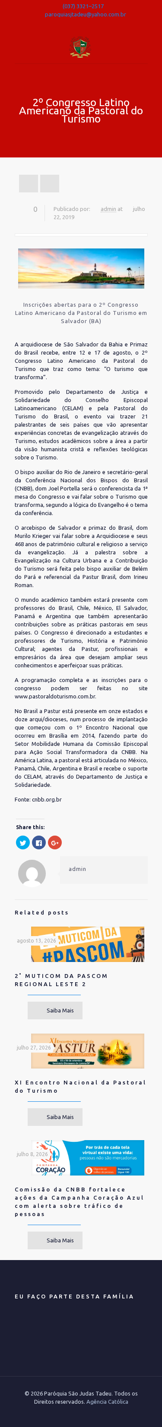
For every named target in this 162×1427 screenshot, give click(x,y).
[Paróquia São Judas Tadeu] (81, 46)
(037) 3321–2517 (83, 6)
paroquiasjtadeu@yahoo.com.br (85, 14)
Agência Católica (107, 1402)
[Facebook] (81, 24)
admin (108, 209)
